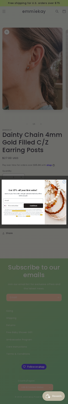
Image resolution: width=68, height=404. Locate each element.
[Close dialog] (64, 181)
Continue (33, 205)
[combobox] (5, 206)
